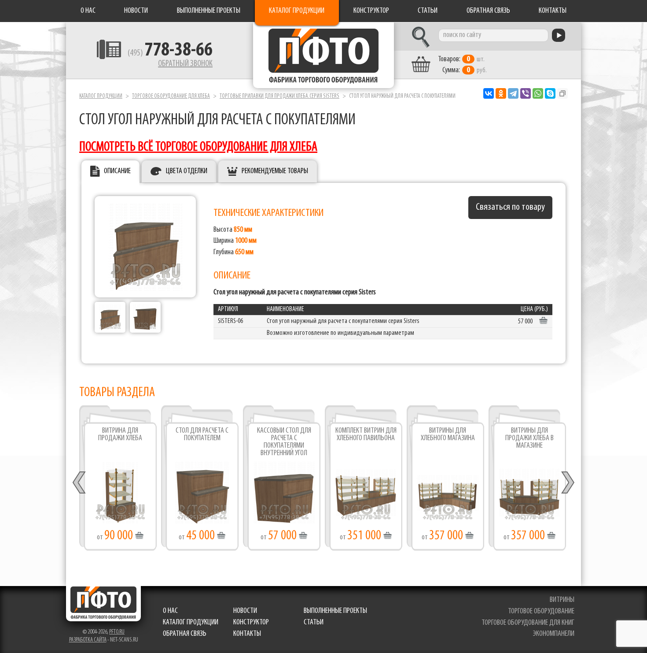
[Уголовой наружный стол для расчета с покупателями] (145, 246)
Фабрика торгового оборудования (323, 55)
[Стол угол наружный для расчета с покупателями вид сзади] (145, 317)
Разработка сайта (88, 640)
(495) (170, 53)
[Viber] (525, 93)
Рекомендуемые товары (275, 171)
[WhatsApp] (538, 93)
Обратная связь (488, 11)
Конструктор (371, 11)
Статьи (427, 11)
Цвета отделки (186, 171)
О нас (88, 11)
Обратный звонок (185, 63)
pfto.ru (117, 632)
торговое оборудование (541, 612)
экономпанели (553, 634)
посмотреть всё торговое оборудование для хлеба (198, 147)
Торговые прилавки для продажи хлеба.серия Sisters (279, 96)
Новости (136, 11)
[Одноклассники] (501, 93)
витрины (562, 600)
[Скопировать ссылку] (562, 93)
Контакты (552, 11)
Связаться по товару (510, 207)
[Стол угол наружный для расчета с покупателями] (110, 317)
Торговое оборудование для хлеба (171, 96)
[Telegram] (513, 93)
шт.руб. (462, 65)
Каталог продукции (296, 11)
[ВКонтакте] (488, 93)
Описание (117, 171)
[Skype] (550, 93)
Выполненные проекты (208, 11)
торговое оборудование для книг (528, 623)
